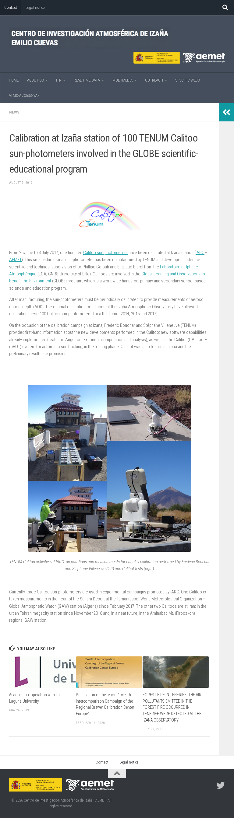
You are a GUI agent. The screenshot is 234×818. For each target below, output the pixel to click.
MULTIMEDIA (122, 80)
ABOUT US (35, 80)
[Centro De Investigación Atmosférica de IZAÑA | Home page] (89, 38)
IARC (200, 252)
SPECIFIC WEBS (188, 80)
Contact (10, 7)
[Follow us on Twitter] (220, 785)
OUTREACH (154, 80)
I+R (58, 80)
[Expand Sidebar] (226, 112)
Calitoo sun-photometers (105, 252)
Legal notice (35, 7)
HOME (14, 80)
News (14, 112)
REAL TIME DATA (87, 80)
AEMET (15, 259)
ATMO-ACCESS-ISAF (24, 95)
